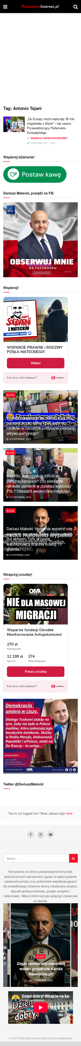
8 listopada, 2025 (19, 554)
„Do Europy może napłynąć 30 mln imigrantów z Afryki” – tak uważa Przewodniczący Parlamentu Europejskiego (51, 125)
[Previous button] (6, 945)
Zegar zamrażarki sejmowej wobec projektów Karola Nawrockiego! (41, 969)
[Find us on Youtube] (50, 834)
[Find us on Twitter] (40, 835)
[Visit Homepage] (40, 6)
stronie (42, 901)
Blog (10, 395)
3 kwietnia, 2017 (39, 142)
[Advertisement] (40, 56)
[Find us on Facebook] (30, 834)
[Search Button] (75, 6)
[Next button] (74, 945)
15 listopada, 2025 (19, 439)
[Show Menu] (5, 6)
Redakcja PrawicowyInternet (49, 138)
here (69, 813)
